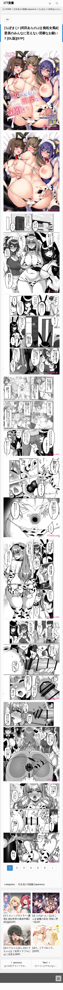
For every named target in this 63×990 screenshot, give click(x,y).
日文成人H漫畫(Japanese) (25, 9)
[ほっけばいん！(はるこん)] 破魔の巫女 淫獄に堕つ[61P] (45, 918)
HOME (8, 9)
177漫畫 (8, 3)
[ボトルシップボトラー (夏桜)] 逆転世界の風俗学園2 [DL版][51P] (17, 918)
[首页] (58, 978)
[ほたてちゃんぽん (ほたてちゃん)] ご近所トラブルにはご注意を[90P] (17, 951)
